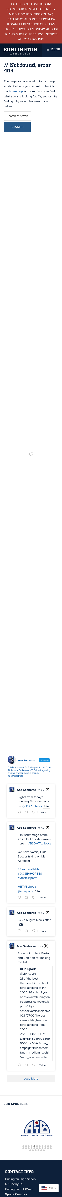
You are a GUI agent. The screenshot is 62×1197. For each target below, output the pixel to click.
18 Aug (41, 828)
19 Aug (41, 790)
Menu (55, 49)
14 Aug (41, 913)
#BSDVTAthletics (39, 843)
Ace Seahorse (26, 790)
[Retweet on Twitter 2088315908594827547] (27, 931)
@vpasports (25, 891)
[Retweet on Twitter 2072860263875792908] (27, 1065)
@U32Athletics (32, 806)
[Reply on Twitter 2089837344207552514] (20, 897)
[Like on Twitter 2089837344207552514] (35, 897)
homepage (16, 91)
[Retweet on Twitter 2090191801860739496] (27, 812)
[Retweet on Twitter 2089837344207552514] (27, 897)
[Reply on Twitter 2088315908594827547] (20, 931)
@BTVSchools (27, 886)
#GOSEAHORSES (30, 873)
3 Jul (40, 946)
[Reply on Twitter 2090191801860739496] (20, 812)
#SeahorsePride (28, 869)
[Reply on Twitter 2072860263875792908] (20, 1065)
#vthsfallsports (27, 878)
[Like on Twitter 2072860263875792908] (35, 1065)
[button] (23, 1146)
